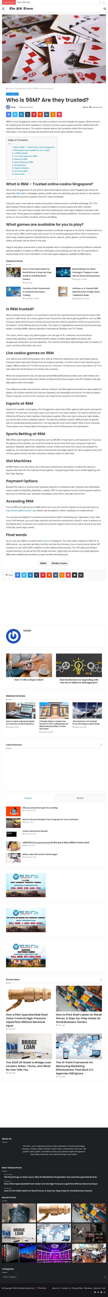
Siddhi (13, 107)
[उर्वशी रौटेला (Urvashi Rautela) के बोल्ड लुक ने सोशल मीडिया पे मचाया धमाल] (13, 846)
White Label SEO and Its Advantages (40, 854)
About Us (56, 1288)
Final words (20, 174)
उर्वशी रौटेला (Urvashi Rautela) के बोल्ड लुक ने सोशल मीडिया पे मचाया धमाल (56, 842)
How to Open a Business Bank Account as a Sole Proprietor (20, 722)
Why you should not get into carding (40, 807)
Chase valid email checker (35, 831)
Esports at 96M (20, 159)
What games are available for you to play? (32, 150)
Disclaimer (88, 1288)
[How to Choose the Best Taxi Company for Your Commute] (13, 823)
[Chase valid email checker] (13, 835)
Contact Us (65, 1288)
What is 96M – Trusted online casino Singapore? (34, 147)
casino (46, 541)
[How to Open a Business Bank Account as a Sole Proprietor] (20, 710)
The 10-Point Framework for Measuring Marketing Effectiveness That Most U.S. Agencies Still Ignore (75, 1068)
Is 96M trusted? (21, 153)
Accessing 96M (20, 171)
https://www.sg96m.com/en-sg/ (20, 510)
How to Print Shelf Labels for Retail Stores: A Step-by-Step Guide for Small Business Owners (79, 1018)
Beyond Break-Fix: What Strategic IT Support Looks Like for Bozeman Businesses (86, 272)
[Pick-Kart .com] (21, 9)
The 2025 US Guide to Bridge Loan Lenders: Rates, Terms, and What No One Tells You (28, 1066)
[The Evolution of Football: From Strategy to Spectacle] (87, 710)
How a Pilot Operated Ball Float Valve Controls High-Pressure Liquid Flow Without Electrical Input (57, 2)
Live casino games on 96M (25, 156)
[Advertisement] (54, 602)
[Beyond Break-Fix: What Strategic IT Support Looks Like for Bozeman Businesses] (63, 272)
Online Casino (60, 563)
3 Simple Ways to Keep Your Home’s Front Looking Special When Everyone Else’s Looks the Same (53, 725)
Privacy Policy (77, 1288)
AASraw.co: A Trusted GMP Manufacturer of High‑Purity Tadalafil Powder (86, 291)
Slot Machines (20, 165)
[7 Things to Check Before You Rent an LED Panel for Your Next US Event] (54, 1253)
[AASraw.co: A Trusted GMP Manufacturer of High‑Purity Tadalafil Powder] (63, 291)
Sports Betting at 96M (23, 162)
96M (18, 193)
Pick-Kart (42, 1288)
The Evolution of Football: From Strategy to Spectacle (86, 722)
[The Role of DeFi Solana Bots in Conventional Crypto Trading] (13, 291)
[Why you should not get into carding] (13, 811)
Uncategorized (20, 88)
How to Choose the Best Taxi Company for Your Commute (50, 819)
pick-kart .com (99, 1288)
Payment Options (21, 168)
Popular (28, 798)
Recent (80, 798)
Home (10, 88)
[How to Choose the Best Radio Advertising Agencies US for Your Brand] (89, 1233)
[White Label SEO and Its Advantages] (13, 858)
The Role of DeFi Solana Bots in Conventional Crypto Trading (36, 291)
